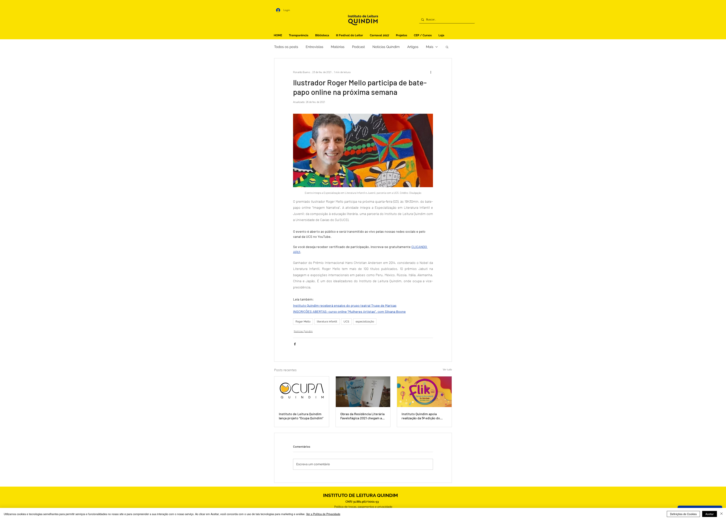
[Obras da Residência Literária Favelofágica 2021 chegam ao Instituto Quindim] (363, 391)
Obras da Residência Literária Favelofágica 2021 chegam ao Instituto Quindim (362, 416)
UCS (346, 321)
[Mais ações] (430, 72)
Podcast (358, 47)
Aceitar (709, 514)
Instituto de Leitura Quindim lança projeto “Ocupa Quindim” (301, 416)
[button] (447, 46)
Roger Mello (303, 321)
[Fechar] (721, 514)
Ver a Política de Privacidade (323, 514)
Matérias (337, 47)
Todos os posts (286, 47)
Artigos (412, 47)
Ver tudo (447, 369)
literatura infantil (327, 321)
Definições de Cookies (683, 514)
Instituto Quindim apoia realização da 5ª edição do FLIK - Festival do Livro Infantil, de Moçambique (421, 416)
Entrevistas (314, 47)
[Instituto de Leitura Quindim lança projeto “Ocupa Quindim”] (301, 391)
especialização (365, 321)
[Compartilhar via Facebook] (295, 344)
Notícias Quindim (386, 47)
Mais (429, 47)
